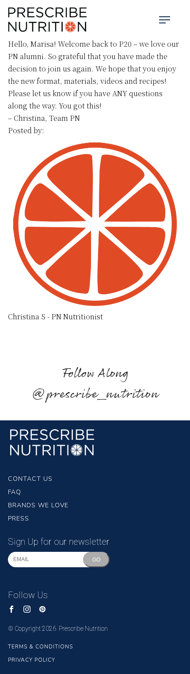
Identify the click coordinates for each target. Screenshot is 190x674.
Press (18, 518)
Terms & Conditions (40, 646)
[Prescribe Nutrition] (44, 20)
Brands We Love (38, 505)
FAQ (14, 492)
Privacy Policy (31, 659)
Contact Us (30, 479)
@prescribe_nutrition (95, 394)
